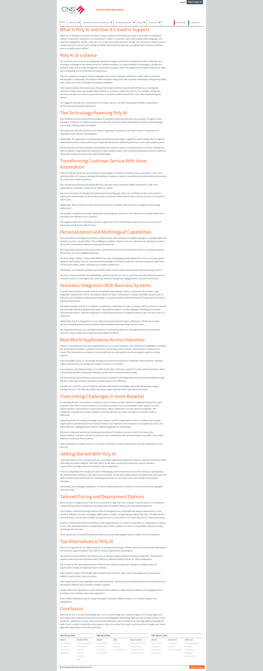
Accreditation (65, 643)
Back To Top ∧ (197, 667)
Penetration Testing (137, 643)
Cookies (80, 650)
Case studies (65, 653)
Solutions (116, 646)
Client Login (193, 2)
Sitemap (80, 653)
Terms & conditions (84, 643)
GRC (115, 639)
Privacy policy (82, 646)
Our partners (65, 650)
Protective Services (137, 653)
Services (116, 643)
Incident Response (120, 650)
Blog (78, 659)
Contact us (81, 656)
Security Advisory (136, 650)
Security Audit (135, 646)
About (63, 639)
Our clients (64, 646)
